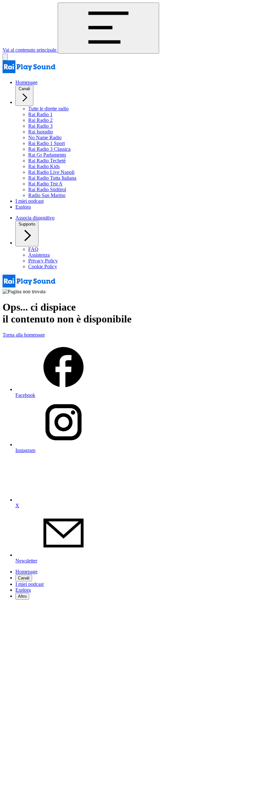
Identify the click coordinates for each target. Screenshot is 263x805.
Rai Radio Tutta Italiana (52, 178)
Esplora (23, 207)
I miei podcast (29, 201)
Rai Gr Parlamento (47, 155)
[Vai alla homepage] (29, 71)
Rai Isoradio (40, 131)
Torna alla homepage (24, 335)
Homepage (26, 82)
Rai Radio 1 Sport (46, 143)
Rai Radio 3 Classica (49, 149)
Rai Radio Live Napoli (51, 172)
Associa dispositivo (35, 217)
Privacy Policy (43, 260)
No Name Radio (45, 137)
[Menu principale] (108, 28)
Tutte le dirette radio (48, 108)
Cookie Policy (42, 266)
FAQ (33, 249)
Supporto (27, 224)
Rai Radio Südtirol (47, 189)
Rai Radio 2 (40, 120)
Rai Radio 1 (40, 114)
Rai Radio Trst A (45, 183)
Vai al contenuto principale (30, 50)
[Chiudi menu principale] (5, 57)
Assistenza (39, 255)
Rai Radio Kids (44, 166)
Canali (24, 88)
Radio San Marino (46, 195)
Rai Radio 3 (40, 126)
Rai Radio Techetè (47, 160)
